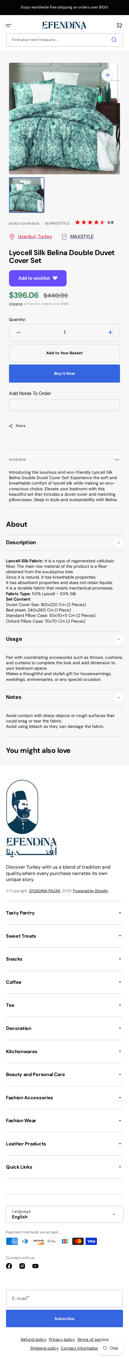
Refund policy (33, 1339)
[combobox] (64, 40)
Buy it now (64, 373)
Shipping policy (44, 1348)
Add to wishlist (34, 278)
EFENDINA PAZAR (44, 890)
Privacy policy (62, 1339)
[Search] (115, 39)
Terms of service (93, 1339)
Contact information (80, 1348)
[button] (8, 25)
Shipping (16, 304)
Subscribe (64, 1318)
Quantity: (17, 319)
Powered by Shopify (90, 890)
